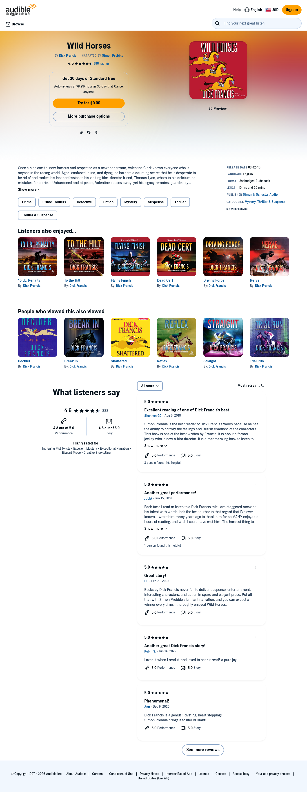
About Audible (76, 774)
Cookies (221, 774)
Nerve (255, 280)
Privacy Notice (149, 774)
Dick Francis (31, 286)
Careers (97, 774)
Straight (209, 361)
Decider (24, 361)
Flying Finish (121, 280)
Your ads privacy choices (273, 774)
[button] (81, 132)
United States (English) (153, 778)
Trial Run (257, 361)
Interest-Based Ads (179, 774)
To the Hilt (72, 280)
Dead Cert (165, 280)
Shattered (119, 361)
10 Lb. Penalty (29, 280)
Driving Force (214, 280)
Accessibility (241, 774)
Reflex (162, 361)
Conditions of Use (121, 774)
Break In (71, 361)
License (204, 774)
